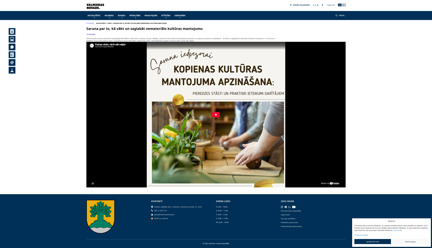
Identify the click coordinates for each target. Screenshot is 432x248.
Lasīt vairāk (397, 230)
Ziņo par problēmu (288, 218)
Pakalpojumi (151, 15)
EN (344, 5)
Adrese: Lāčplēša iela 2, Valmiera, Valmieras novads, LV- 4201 (178, 207)
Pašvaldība (134, 15)
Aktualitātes (94, 15)
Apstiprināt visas (372, 241)
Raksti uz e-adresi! (161, 218)
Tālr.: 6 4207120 (160, 210)
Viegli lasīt (331, 5)
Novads (121, 15)
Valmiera (109, 15)
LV (340, 5)
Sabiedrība (179, 15)
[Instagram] (283, 207)
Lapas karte (285, 215)
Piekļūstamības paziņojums (291, 226)
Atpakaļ (91, 23)
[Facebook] (286, 207)
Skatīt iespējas (410, 241)
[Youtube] (294, 207)
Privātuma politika (361, 235)
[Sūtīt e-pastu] (152, 214)
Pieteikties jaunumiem (289, 222)
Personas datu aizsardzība (291, 211)
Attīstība (165, 15)
